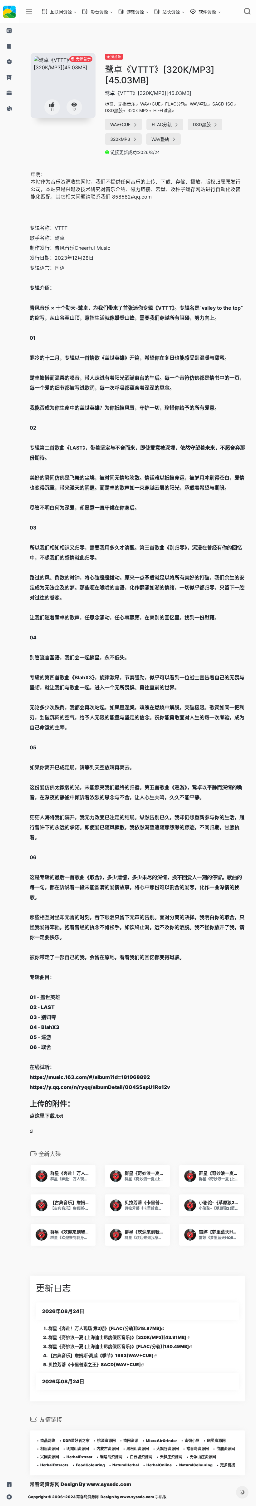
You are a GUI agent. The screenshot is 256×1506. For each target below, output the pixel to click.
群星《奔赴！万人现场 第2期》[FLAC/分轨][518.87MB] (104, 1328)
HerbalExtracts (54, 1465)
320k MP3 (138, 110)
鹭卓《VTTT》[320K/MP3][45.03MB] (159, 75)
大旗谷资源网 (167, 1448)
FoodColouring (90, 1465)
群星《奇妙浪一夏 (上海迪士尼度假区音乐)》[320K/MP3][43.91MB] (117, 1337)
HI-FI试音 (162, 110)
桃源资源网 (106, 1440)
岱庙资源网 (225, 1448)
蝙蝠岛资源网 (111, 1456)
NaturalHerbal (125, 1465)
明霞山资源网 (77, 1448)
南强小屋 (192, 1440)
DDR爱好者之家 (76, 1440)
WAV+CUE (150, 103)
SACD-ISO (223, 103)
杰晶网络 (47, 1440)
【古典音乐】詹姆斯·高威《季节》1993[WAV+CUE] (101, 1355)
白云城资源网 (141, 1456)
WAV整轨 (199, 103)
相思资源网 (49, 1448)
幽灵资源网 (216, 1440)
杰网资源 (130, 1440)
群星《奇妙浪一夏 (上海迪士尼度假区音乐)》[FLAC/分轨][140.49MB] (118, 1346)
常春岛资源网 (197, 1448)
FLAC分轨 (175, 103)
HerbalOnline (159, 1465)
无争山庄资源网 (203, 1456)
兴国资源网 (49, 1456)
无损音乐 (113, 56)
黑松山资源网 (137, 1448)
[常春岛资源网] (9, 11)
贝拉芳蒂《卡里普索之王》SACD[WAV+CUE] (94, 1364)
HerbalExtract (79, 1456)
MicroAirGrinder (161, 1440)
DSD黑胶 (114, 110)
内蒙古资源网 (107, 1448)
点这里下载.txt (46, 1116)
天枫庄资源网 (171, 1456)
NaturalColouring (196, 1465)
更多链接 (227, 1465)
